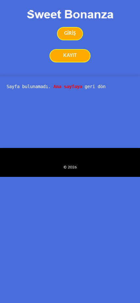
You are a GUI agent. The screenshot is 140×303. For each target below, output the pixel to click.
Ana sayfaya (67, 86)
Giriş (70, 33)
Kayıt (70, 55)
